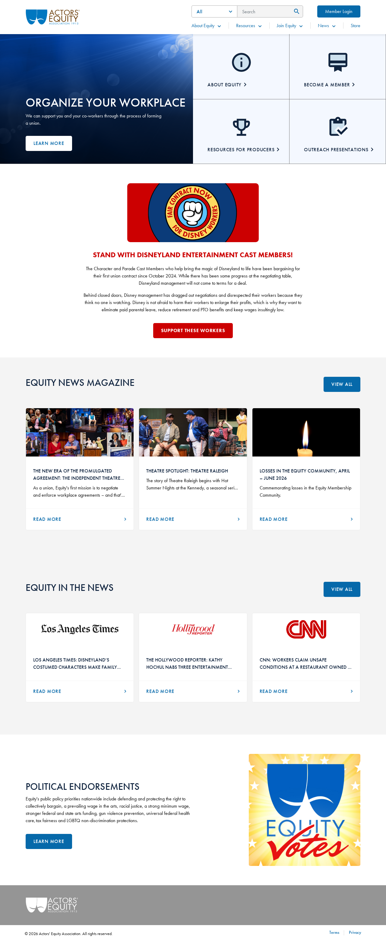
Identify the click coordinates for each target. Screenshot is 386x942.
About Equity (202, 25)
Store (355, 25)
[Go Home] (53, 16)
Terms (334, 932)
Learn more (48, 143)
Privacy (355, 932)
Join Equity (286, 25)
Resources (245, 25)
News (323, 25)
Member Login (339, 11)
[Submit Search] (295, 11)
